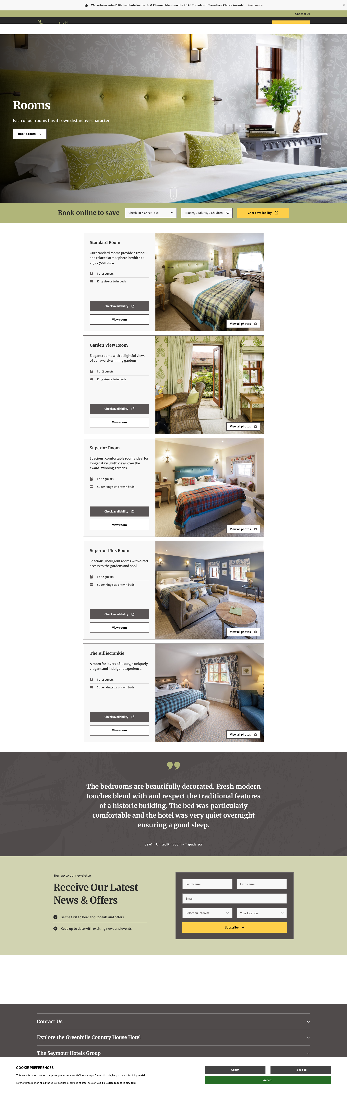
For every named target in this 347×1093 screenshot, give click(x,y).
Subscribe (232, 927)
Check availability (116, 306)
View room (119, 319)
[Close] (344, 5)
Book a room (27, 134)
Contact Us (302, 14)
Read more (254, 5)
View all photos (240, 324)
